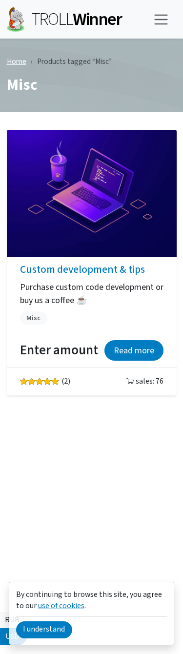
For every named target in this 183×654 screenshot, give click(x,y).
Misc (33, 318)
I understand (44, 629)
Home (16, 61)
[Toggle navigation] (161, 19)
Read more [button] (134, 351)
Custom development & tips (82, 269)
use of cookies (61, 605)
